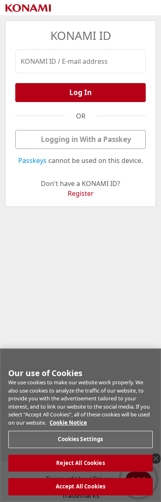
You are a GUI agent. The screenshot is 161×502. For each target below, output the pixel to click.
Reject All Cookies (80, 463)
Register (81, 193)
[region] (80, 425)
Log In (80, 92)
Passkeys (32, 160)
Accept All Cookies (80, 486)
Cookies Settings (80, 439)
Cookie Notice (68, 422)
